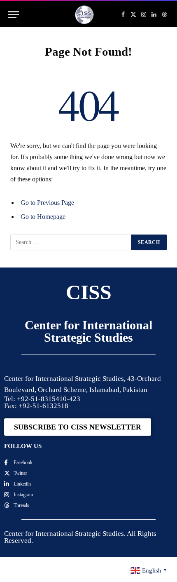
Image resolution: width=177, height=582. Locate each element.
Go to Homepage (43, 216)
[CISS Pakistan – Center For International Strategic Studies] (84, 14)
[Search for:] (71, 242)
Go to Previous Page (47, 202)
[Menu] (13, 14)
